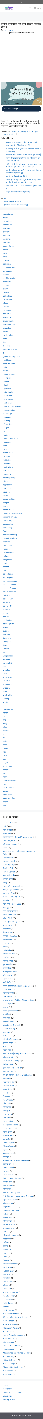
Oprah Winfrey (9, 1029)
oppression (7, 485)
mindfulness (8, 453)
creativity (7, 282)
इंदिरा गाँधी (6, 1103)
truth (5, 652)
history (6, 371)
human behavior (10, 374)
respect (6, 567)
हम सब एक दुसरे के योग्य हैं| (12, 201)
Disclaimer (7, 1396)
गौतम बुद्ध (6, 907)
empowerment (9, 324)
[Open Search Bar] (30, 8)
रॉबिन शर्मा (6, 1078)
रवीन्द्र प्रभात (7, 1132)
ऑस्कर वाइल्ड (7, 939)
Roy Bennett (8, 1071)
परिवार (5, 745)
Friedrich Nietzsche (11, 1210)
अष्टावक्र (6, 1307)
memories (7, 442)
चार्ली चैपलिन (7, 982)
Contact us (7, 1389)
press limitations (10, 538)
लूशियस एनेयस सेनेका (10, 1200)
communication (9, 267)
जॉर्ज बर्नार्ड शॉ (7, 918)
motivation (7, 463)
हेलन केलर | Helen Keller (12, 1068)
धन (4, 738)
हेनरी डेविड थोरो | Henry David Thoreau (18, 1196)
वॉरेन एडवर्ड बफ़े (8, 975)
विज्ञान (5, 777)
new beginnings (9, 478)
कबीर (4, 826)
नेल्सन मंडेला (7, 1050)
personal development (12, 513)
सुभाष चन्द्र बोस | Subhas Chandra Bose (18, 1000)
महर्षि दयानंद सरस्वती (9, 911)
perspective (8, 524)
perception (7, 506)
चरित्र (5, 723)
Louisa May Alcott (10, 1349)
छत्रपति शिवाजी (8, 1043)
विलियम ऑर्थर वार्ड (9, 1146)
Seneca (6, 1260)
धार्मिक (5, 741)
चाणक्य (5, 947)
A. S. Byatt (7, 1374)
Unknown (9, 30)
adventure (7, 225)
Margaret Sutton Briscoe (13, 1367)
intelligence (8, 403)
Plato (5, 1257)
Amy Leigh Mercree (11, 890)
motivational (8, 467)
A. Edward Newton (11, 1314)
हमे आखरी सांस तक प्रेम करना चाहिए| (16, 205)
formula (6, 342)
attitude (6, 235)
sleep (5, 613)
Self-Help (7, 595)
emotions (7, 317)
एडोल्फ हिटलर (7, 1089)
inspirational (8, 399)
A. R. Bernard (8, 1339)
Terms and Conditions (12, 1392)
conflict (6, 275)
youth (5, 702)
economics (7, 310)
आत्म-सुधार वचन (8, 709)
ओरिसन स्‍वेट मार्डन (9, 954)
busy (5, 257)
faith (5, 339)
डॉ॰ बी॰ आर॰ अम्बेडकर (10, 844)
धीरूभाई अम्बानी (8, 961)
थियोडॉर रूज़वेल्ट (8, 1143)
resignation (7, 560)
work (5, 691)
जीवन (5, 727)
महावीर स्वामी (7, 979)
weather (6, 681)
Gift (4, 353)
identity (6, 385)
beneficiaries (8, 246)
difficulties (7, 296)
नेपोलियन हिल (7, 932)
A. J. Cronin (8, 1100)
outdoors (7, 488)
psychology (8, 545)
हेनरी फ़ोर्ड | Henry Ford (11, 1192)
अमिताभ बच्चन (8, 1217)
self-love (6, 602)
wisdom (6, 688)
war (4, 666)
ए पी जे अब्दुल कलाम (9, 841)
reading (6, 549)
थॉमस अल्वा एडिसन (9, 1057)
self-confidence (9, 588)
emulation (7, 328)
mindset (6, 456)
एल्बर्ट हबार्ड (6, 1032)
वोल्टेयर (5, 1242)
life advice (7, 424)
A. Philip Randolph (10, 1292)
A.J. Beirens (8, 1371)
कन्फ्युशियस (6, 929)
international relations (12, 406)
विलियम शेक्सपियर (8, 1086)
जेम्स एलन (6, 1232)
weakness (7, 677)
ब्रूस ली (5, 1007)
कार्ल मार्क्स (6, 1018)
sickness (6, 609)
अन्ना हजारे (6, 1093)
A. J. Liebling (8, 1356)
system (6, 631)
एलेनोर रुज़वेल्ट (8, 1004)
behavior (6, 242)
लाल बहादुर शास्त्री (9, 861)
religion (6, 556)
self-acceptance (10, 581)
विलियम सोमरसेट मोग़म (10, 1264)
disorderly (7, 303)
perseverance (9, 510)
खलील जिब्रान (7, 1036)
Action (5, 218)
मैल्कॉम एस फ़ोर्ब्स (8, 1168)
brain (5, 253)
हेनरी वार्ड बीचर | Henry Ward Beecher (17, 1054)
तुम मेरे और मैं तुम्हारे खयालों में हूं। (17, 176)
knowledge (7, 413)
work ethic (7, 695)
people (6, 503)
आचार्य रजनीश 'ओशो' (10, 915)
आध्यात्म (5, 713)
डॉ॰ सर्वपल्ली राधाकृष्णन (10, 1039)
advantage (7, 221)
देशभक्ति (6, 731)
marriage (7, 435)
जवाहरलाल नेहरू (8, 858)
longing (6, 428)
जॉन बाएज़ (6, 1285)
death (5, 289)
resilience (7, 563)
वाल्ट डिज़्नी (6, 1274)
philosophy (7, 528)
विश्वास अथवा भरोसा (9, 781)
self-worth (7, 606)
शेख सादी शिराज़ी (8, 1021)
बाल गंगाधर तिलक (9, 893)
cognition (7, 264)
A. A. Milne (7, 925)
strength (6, 627)
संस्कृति (5, 802)
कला (4, 720)
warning (6, 670)
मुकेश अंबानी (7, 1107)
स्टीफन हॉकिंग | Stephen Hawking (16, 1160)
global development (11, 356)
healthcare (7, 360)
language (7, 417)
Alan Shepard (9, 1342)
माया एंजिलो (6, 943)
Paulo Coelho (8, 1135)
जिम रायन (6, 1253)
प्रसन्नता (6, 748)
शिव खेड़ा (6, 1171)
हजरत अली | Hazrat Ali (11, 886)
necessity (7, 474)
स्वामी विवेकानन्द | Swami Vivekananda (17, 837)
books (5, 250)
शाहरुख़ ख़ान (7, 1164)
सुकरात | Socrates (10, 936)
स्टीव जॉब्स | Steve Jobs (12, 904)
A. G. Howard (9, 1310)
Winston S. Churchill (11, 1025)
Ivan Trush (7, 1299)
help (5, 367)
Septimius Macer (10, 1207)
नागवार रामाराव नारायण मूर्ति (12, 1061)
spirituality (7, 620)
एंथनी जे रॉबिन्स (8, 1282)
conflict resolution (10, 278)
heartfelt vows (9, 364)
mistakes (7, 460)
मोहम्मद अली (7, 1249)
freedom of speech (11, 349)
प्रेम (5, 198)
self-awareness (9, 585)
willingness (7, 684)
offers (5, 481)
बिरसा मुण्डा (6, 1096)
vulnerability (8, 663)
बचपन (5, 759)
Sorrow (6, 617)
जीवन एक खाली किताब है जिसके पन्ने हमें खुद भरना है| (23, 155)
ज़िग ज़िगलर (7, 1239)
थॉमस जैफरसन (8, 1203)
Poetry (6, 531)
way (5, 674)
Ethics (5, 332)
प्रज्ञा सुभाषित (7, 830)
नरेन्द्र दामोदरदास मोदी (10, 1011)
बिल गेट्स (6, 1157)
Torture (6, 649)
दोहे (4, 734)
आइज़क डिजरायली (9, 1225)
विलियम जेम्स (7, 1189)
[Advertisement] (16, 15)
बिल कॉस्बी (6, 1278)
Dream (6, 307)
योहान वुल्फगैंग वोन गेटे (10, 972)
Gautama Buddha (10, 1125)
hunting (6, 381)
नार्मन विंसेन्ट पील (8, 1175)
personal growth (10, 517)
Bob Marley (8, 1185)
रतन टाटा (6, 1046)
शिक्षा (4, 784)
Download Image (11, 109)
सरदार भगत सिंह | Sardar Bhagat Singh (18, 986)
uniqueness (8, 656)
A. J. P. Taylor (9, 1296)
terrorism (7, 638)
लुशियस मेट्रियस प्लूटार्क (11, 1235)
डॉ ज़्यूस (5, 1246)
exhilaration (8, 335)
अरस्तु (5, 882)
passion (6, 492)
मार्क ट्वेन (6, 900)
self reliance (8, 574)
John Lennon (8, 1128)
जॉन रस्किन (7, 1289)
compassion (8, 271)
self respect (8, 577)
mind (5, 449)
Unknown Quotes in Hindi (22, 132)
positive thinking (10, 535)
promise (6, 542)
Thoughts (7, 642)
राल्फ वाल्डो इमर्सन (9, 875)
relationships (8, 552)
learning (6, 421)
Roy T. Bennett (9, 872)
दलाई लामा (6, 957)
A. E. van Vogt (9, 1364)
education (7, 314)
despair (6, 292)
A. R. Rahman (9, 1303)
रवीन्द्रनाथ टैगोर (8, 993)
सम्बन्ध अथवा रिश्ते (9, 798)
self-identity (8, 599)
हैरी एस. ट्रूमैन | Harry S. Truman (15, 1317)
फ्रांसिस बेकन (7, 1182)
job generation (9, 410)
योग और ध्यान (7, 766)
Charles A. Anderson (11, 1346)
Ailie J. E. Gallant (10, 1360)
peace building (9, 499)
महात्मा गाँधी (7, 833)
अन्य (4, 706)
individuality (8, 392)
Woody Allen (8, 1153)
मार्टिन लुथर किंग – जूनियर (11, 922)
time (5, 645)
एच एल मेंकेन (7, 989)
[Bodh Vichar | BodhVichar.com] (9, 8)
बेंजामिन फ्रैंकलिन (9, 868)
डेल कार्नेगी (6, 1139)
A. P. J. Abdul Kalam (11, 897)
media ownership (10, 438)
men (5, 446)
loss (4, 431)
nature (6, 471)
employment (8, 321)
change (6, 260)
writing (6, 699)
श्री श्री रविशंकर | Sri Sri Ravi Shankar (17, 1075)
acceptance (8, 214)
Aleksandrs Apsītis (11, 1328)
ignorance (7, 389)
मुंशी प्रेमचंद (7, 950)
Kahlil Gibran (8, 1271)
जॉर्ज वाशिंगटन (7, 997)
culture (6, 285)
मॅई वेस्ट (5, 1150)
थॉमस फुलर (6, 1111)
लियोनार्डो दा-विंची (9, 1082)
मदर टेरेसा (6, 1014)
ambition (6, 228)
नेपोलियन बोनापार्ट (9, 1064)
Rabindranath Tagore (12, 1178)
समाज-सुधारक (7, 795)
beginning (7, 239)
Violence (6, 659)
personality (7, 520)
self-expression (9, 592)
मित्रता (5, 763)
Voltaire (6, 1214)
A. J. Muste (8, 1331)
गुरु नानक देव (7, 964)
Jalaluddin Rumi (9, 1121)
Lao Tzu (6, 1118)
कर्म (4, 716)
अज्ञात (5, 848)
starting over (8, 624)
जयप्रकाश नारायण (9, 1228)
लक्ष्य (4, 773)
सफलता (5, 791)
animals (6, 232)
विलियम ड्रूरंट (7, 1221)
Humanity (7, 378)
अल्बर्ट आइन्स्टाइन (9, 865)
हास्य (4, 805)
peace (5, 495)
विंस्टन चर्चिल (7, 1114)
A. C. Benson (8, 1321)
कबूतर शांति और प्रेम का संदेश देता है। (18, 192)
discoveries (8, 299)
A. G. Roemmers (10, 1324)
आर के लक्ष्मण (7, 1267)
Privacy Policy (9, 1399)
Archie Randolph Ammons (14, 1335)
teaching (6, 634)
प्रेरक (5, 756)
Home (5, 1385)
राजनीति (5, 770)
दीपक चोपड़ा (7, 968)
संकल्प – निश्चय (8, 788)
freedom (6, 346)
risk (4, 570)
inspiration (7, 396)
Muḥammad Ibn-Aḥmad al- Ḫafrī (17, 1353)
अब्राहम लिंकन (8, 879)
